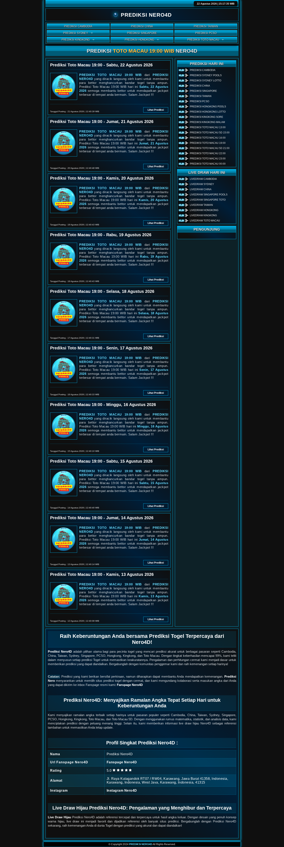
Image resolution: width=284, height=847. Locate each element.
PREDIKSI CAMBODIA (78, 26)
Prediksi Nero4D (60, 651)
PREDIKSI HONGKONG (139, 39)
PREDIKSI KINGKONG (76, 39)
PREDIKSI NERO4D (140, 844)
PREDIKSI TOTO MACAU (203, 39)
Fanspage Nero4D (130, 685)
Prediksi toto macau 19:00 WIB (110, 75)
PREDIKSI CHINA (142, 26)
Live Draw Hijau (59, 817)
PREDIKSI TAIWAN (206, 26)
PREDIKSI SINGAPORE (142, 33)
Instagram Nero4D (122, 790)
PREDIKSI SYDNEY (75, 33)
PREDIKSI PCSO (206, 33)
